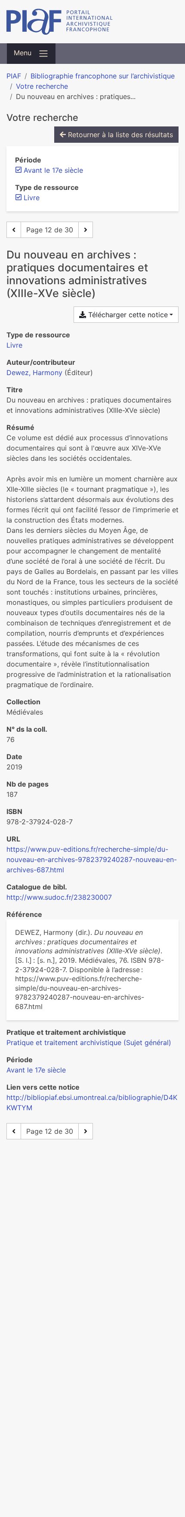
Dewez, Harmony (34, 372)
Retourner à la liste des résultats (119, 134)
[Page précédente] (13, 230)
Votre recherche (42, 86)
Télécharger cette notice (127, 314)
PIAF (13, 76)
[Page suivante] (85, 230)
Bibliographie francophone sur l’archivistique (103, 76)
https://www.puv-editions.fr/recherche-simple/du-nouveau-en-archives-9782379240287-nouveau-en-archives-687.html (91, 859)
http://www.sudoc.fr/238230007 (59, 897)
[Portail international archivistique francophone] (92, 22)
